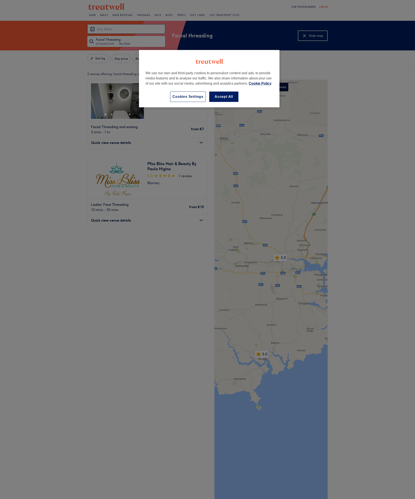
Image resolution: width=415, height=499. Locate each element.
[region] (209, 78)
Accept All (224, 96)
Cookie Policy (260, 83)
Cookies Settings (187, 96)
